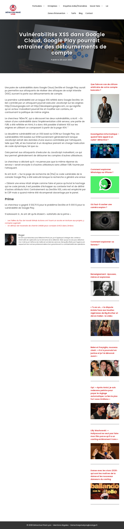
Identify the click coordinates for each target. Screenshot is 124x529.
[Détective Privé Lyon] (13, 9)
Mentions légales (61, 525)
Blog (81, 13)
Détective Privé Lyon (42, 525)
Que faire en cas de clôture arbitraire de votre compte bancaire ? (104, 87)
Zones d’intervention (56, 13)
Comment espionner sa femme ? (102, 243)
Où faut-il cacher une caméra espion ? (101, 206)
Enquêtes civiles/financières (75, 6)
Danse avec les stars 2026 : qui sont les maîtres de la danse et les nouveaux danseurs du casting (104, 475)
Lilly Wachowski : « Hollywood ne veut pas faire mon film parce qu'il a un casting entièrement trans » (104, 435)
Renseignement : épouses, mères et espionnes (103, 275)
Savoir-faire (95, 6)
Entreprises (52, 6)
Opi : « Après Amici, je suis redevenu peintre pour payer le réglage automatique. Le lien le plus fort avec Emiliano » (104, 393)
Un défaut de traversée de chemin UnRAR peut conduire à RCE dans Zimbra (40, 225)
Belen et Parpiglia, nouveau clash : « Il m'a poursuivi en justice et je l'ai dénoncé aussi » (104, 351)
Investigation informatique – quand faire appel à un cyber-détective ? (105, 137)
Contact (89, 13)
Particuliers (37, 6)
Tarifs (73, 13)
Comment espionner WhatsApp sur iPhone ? (102, 171)
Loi (107, 6)
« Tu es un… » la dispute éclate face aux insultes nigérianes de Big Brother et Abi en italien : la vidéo (104, 311)
